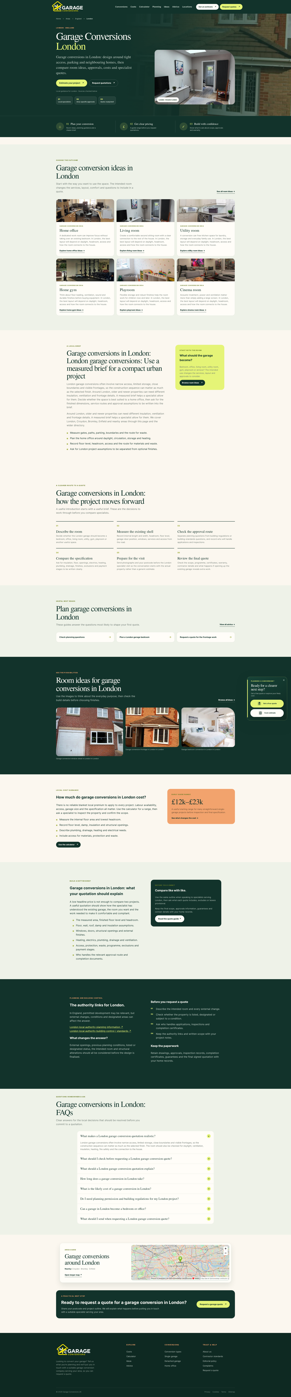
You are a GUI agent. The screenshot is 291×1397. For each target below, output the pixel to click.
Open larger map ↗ (73, 1275)
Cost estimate (270, 713)
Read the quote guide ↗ (169, 919)
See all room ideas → (226, 191)
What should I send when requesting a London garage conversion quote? (145, 1219)
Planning (156, 6)
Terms (223, 1392)
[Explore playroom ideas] (145, 270)
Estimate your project (71, 83)
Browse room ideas (192, 383)
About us (207, 1351)
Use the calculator (68, 844)
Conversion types (173, 1351)
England (78, 19)
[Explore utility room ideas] (206, 210)
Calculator (144, 6)
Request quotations (103, 83)
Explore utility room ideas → (192, 250)
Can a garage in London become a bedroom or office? (145, 1209)
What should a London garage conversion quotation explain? (145, 1169)
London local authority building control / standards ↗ (100, 1030)
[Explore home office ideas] (85, 210)
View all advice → (227, 624)
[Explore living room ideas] (145, 210)
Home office (170, 1366)
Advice (175, 6)
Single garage (171, 1356)
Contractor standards (213, 1356)
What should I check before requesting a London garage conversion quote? (145, 1158)
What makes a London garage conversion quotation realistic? (145, 1136)
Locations (187, 6)
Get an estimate (207, 7)
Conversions (121, 6)
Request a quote (211, 1370)
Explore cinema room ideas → (193, 310)
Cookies (215, 1392)
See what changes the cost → (185, 818)
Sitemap (231, 1392)
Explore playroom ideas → (131, 310)
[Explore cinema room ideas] (206, 270)
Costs (133, 6)
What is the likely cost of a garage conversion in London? (145, 1189)
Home (58, 19)
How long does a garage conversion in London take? (145, 1179)
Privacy (207, 1392)
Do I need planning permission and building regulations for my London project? (145, 1199)
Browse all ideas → (226, 700)
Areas (68, 19)
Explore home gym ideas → (72, 310)
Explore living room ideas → (132, 250)
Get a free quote (270, 704)
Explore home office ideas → (72, 250)
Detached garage (173, 1361)
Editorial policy (209, 1361)
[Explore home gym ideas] (85, 270)
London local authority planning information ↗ (96, 1027)
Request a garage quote (213, 1304)
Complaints (208, 1366)
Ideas (166, 6)
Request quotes (231, 7)
